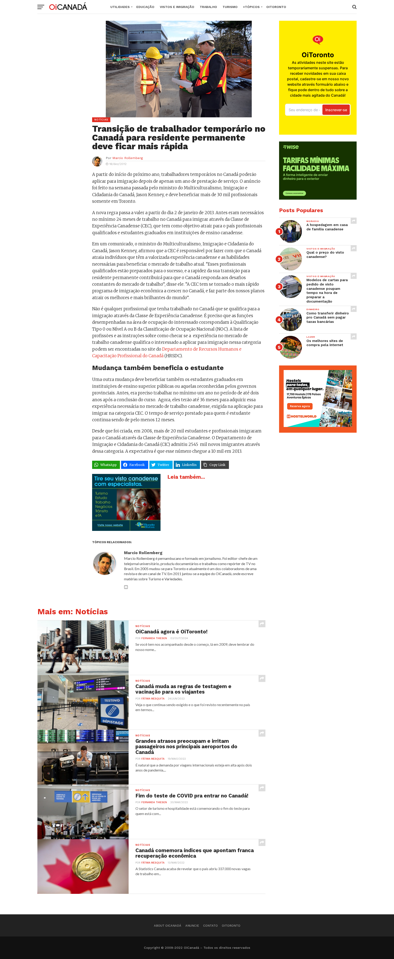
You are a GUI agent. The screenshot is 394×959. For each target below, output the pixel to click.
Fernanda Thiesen (154, 638)
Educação (145, 7)
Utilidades (120, 7)
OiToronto (276, 7)
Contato (210, 925)
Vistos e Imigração (177, 7)
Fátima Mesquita (152, 698)
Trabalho (208, 7)
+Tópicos (251, 7)
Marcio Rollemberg (127, 158)
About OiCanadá (167, 925)
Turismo (230, 7)
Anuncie (192, 925)
